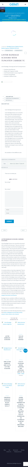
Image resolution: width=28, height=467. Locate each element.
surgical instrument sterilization (9, 295)
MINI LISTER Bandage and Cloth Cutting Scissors (7, 365)
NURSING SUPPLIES (14, 48)
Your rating (8, 182)
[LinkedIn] (9, 43)
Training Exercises (18, 451)
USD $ (3, 8)
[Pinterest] (5, 43)
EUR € (3, 11)
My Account (15, 450)
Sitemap (22, 450)
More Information (20, 378)
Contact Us (8, 451)
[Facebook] (1, 43)
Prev (4, 230)
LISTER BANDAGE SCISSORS (7, 338)
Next (23, 230)
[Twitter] (3, 43)
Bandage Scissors (11, 46)
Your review (8, 189)
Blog (5, 450)
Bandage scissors (9, 50)
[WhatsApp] (15, 445)
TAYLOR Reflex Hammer (20, 338)
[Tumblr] (7, 43)
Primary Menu (25, 4)
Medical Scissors (19, 46)
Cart (9, 450)
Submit (9, 221)
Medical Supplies (5, 48)
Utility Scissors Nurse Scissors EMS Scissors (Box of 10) (20, 367)
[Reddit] (11, 43)
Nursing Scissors (18, 50)
